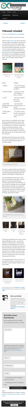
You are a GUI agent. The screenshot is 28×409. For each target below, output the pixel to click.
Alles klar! (14, 405)
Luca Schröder (21, 34)
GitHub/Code (15, 15)
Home (3, 12)
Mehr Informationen (18, 403)
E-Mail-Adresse (9, 365)
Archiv (14, 12)
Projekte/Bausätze (6, 15)
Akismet (19, 348)
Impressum (4, 18)
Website (7, 373)
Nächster (23, 23)
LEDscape (8, 52)
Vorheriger (5, 23)
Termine (9, 12)
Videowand (12, 40)
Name (7, 357)
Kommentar (8, 329)
